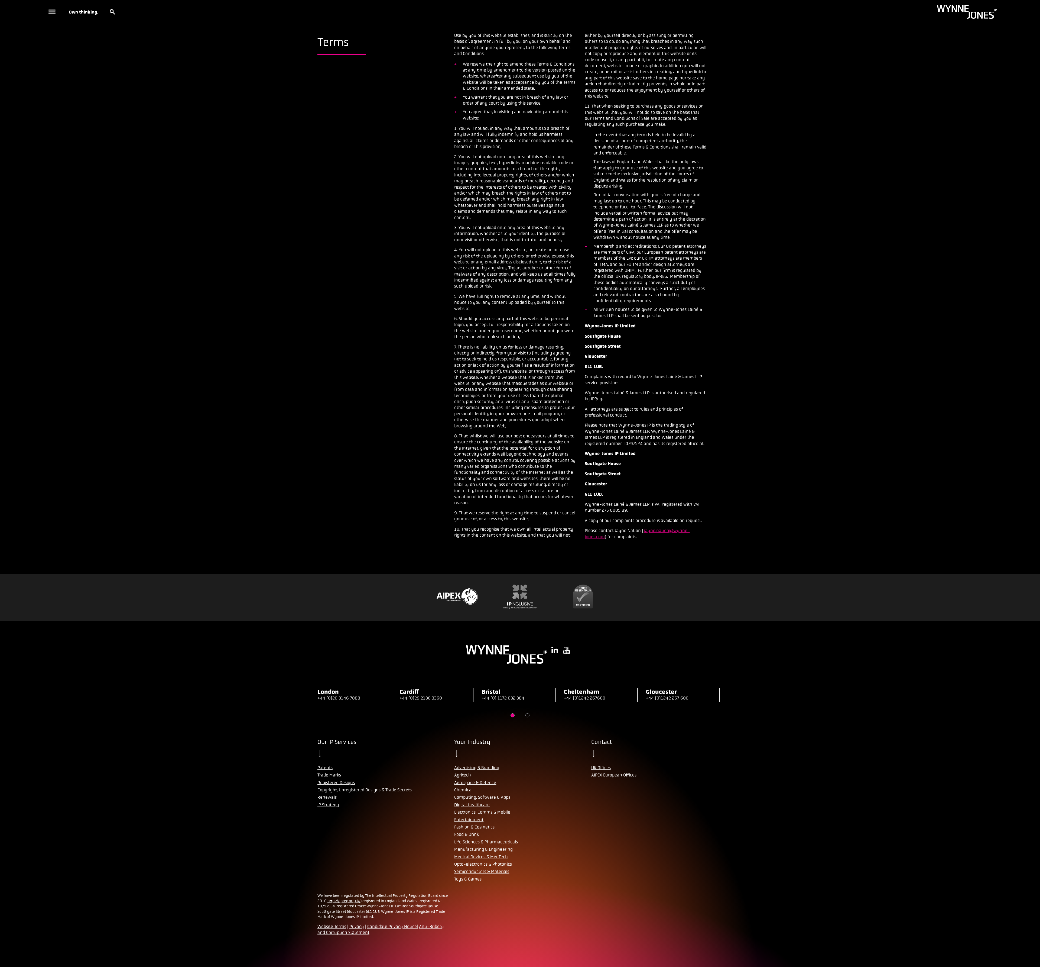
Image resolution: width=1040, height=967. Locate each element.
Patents (325, 767)
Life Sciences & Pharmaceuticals (486, 841)
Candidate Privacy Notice (392, 926)
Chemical (463, 789)
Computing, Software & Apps (482, 797)
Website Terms (331, 926)
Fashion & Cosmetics (474, 827)
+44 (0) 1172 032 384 (503, 698)
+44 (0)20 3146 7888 (338, 698)
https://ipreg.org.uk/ (343, 901)
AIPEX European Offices (613, 775)
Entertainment (468, 819)
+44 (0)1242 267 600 (667, 698)
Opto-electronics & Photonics (483, 864)
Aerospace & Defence (475, 782)
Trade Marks (329, 775)
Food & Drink (466, 834)
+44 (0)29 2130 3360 (420, 698)
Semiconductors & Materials (481, 871)
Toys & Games (468, 879)
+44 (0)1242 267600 (584, 698)
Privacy (356, 926)
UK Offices (601, 767)
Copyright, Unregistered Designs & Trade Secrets (364, 789)
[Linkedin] (554, 651)
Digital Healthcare (472, 804)
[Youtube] (566, 651)
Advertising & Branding (476, 767)
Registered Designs (336, 782)
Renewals (327, 797)
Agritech (462, 775)
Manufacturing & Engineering (483, 849)
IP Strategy (328, 804)
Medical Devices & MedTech (481, 856)
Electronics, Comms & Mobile (482, 812)
